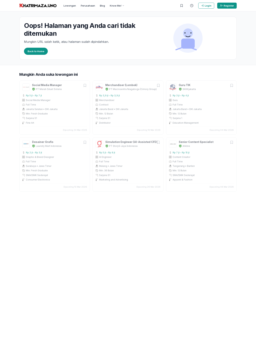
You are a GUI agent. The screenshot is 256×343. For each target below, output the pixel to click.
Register (229, 5)
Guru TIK (184, 85)
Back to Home (36, 51)
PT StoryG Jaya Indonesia (123, 146)
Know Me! (115, 5)
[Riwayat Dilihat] (191, 5)
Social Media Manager (47, 85)
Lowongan (70, 5)
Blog (102, 5)
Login (208, 5)
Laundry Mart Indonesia (48, 146)
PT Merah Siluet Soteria (49, 89)
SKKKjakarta (189, 89)
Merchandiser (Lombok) (121, 85)
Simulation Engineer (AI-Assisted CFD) (131, 141)
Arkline (186, 146)
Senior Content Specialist (196, 141)
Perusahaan (88, 5)
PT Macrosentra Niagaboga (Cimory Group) (133, 89)
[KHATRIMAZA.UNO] (38, 6)
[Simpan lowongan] (85, 85)
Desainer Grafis (42, 141)
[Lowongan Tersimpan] (181, 5)
